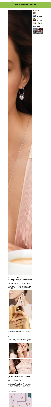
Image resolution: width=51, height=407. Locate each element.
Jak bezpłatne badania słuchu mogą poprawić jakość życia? (39, 16)
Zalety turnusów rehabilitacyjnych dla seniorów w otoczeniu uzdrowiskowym (39, 20)
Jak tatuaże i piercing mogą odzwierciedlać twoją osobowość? (39, 23)
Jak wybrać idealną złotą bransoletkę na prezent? (39, 13)
